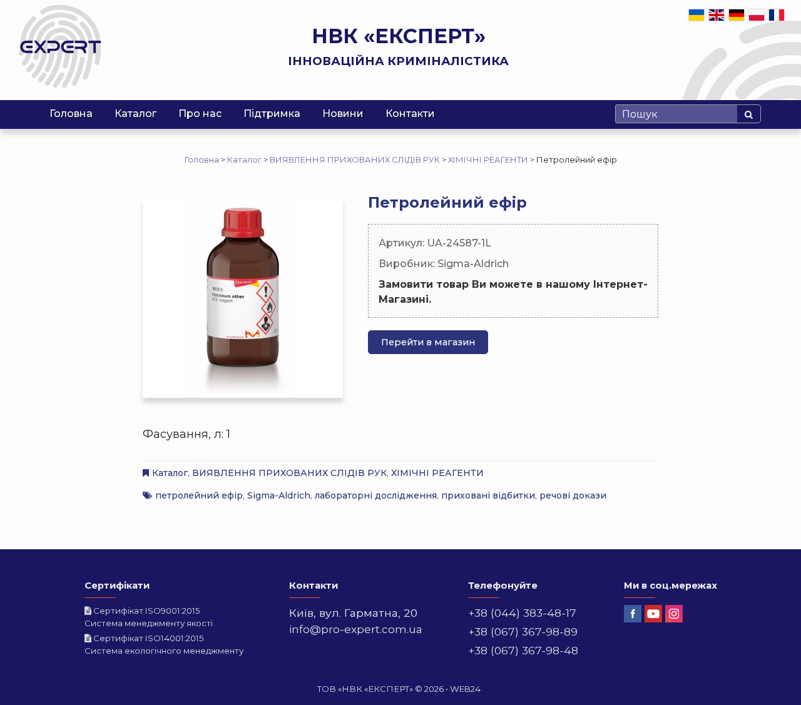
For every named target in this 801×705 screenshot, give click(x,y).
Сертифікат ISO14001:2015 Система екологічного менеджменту (163, 644)
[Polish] (757, 14)
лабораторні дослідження (376, 495)
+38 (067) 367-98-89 (523, 631)
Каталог (135, 113)
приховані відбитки (488, 495)
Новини (343, 113)
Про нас (200, 113)
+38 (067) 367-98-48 (523, 650)
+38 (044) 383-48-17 (522, 612)
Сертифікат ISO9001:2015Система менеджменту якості (148, 617)
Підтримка (271, 113)
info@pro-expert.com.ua (355, 629)
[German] (737, 14)
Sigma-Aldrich (278, 495)
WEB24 (465, 689)
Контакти (410, 113)
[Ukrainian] (697, 14)
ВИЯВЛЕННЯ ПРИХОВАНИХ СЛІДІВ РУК (289, 473)
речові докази (572, 495)
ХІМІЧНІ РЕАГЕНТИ (437, 473)
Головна (71, 113)
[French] (777, 14)
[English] (717, 14)
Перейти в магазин (428, 342)
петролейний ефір (199, 495)
